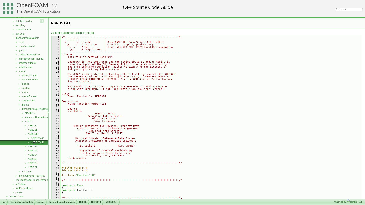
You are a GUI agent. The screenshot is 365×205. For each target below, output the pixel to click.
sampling (20, 25)
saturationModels (27, 63)
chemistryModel (27, 46)
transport (26, 171)
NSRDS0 (32, 125)
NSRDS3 (32, 150)
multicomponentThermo (31, 59)
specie (22, 71)
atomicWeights (29, 75)
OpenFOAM (32, 5)
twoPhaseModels (24, 188)
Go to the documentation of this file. (73, 32)
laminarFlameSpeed (29, 54)
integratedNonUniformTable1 (40, 117)
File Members (17, 196)
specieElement (29, 96)
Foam (80, 185)
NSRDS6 (32, 163)
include (25, 84)
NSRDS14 (33, 134)
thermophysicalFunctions (35, 109)
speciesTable (28, 100)
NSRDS (29, 121)
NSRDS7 (32, 167)
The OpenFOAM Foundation (38, 11)
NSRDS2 (32, 146)
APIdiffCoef (30, 113)
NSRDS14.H (37, 142)
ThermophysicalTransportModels (33, 180)
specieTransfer (23, 29)
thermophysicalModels (27, 38)
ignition (22, 50)
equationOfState (30, 79)
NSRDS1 (32, 130)
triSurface (20, 184)
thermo (25, 104)
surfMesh (20, 33)
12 (54, 5)
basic (21, 42)
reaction (26, 88)
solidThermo (25, 67)
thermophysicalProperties (32, 175)
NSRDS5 (32, 159)
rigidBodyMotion (24, 21)
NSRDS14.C (37, 138)
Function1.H (85, 175)
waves (19, 192)
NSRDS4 (32, 155)
